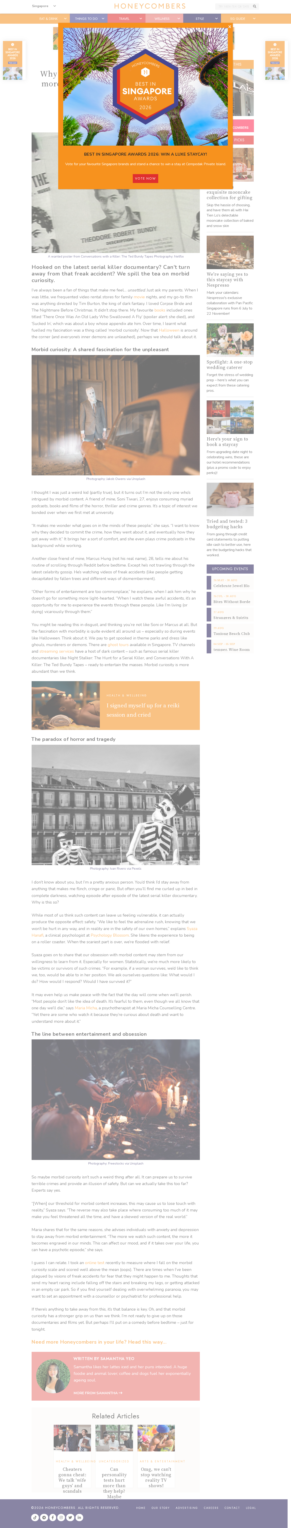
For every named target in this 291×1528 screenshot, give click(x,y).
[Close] (230, 27)
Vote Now (145, 178)
